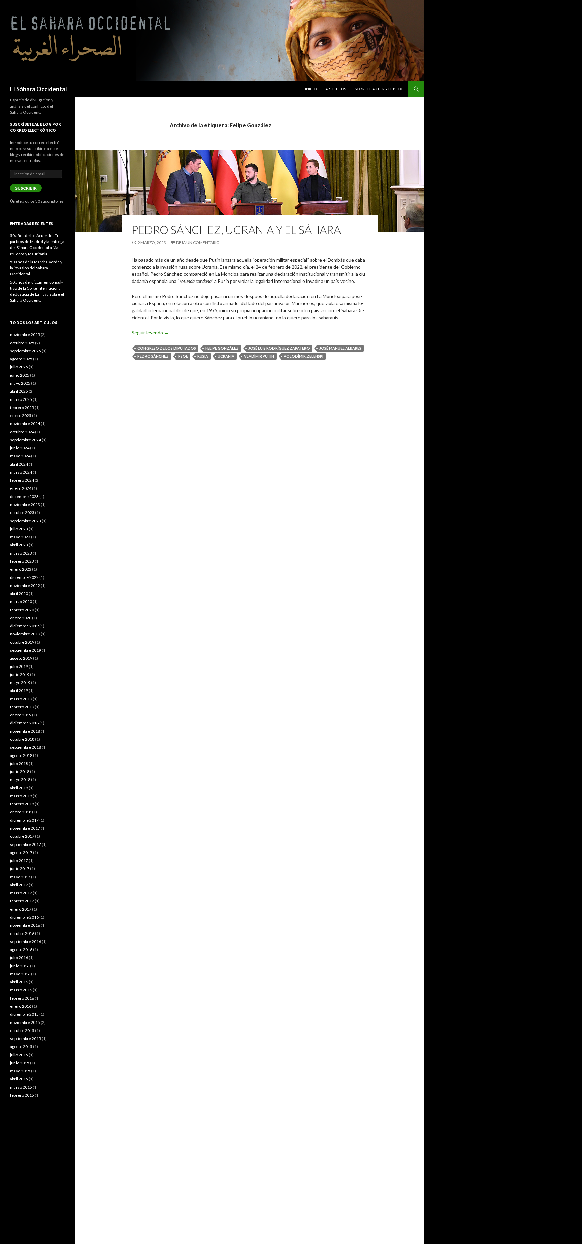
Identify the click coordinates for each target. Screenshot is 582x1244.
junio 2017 (19, 868)
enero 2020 (20, 617)
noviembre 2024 (25, 423)
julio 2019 (19, 666)
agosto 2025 (21, 358)
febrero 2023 (22, 561)
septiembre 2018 (25, 747)
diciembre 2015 (24, 1014)
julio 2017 (19, 860)
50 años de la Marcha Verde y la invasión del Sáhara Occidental (36, 267)
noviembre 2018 (25, 731)
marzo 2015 (21, 1087)
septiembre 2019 (25, 650)
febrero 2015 (22, 1095)
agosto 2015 (21, 1046)
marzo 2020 (21, 601)
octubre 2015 (22, 1030)
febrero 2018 (22, 803)
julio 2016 (19, 957)
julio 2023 (19, 528)
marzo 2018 (21, 795)
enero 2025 (20, 415)
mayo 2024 (20, 455)
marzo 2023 (21, 553)
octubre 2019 (22, 642)
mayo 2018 (20, 779)
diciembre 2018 (24, 722)
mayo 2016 (20, 973)
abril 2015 (19, 1079)
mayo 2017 (20, 876)
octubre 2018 (22, 739)
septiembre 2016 (25, 941)
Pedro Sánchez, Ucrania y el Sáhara (236, 229)
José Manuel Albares (340, 348)
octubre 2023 (22, 512)
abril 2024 (19, 464)
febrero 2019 (22, 706)
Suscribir (26, 188)
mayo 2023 (20, 536)
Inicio (311, 89)
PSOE (183, 356)
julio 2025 (19, 366)
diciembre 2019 (24, 625)
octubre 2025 (22, 342)
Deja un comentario (198, 242)
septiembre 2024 (25, 439)
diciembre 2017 (24, 820)
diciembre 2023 (24, 496)
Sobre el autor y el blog (379, 89)
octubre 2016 (22, 933)
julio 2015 (19, 1054)
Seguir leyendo (150, 332)
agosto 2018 (21, 755)
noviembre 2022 (25, 585)
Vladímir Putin (259, 356)
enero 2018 (20, 811)
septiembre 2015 (25, 1038)
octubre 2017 (22, 836)
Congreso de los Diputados (166, 348)
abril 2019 (19, 690)
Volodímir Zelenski (303, 356)
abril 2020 (19, 593)
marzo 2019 (21, 698)
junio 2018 (19, 771)
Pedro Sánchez (153, 356)
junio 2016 (19, 965)
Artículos (335, 89)
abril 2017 (19, 884)
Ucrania (226, 356)
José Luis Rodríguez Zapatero (279, 348)
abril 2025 (19, 391)
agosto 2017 (21, 852)
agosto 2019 (21, 658)
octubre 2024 (22, 431)
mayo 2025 (20, 383)
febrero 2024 (22, 480)
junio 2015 (19, 1062)
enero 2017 (20, 909)
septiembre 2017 (25, 844)
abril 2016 (19, 981)
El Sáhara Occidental (38, 89)
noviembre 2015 (25, 1022)
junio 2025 (19, 375)
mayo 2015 (20, 1070)
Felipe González (222, 348)
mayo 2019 (20, 682)
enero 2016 (20, 1006)
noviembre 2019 (25, 633)
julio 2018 (19, 763)
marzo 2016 (21, 990)
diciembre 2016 (24, 917)
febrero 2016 (22, 998)
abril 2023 (19, 544)
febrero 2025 (22, 407)
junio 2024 (19, 447)
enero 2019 (20, 714)
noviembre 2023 (25, 504)
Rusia (202, 356)
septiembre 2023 (25, 520)
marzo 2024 (21, 472)
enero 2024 (20, 488)
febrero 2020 (22, 609)
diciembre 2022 (24, 577)
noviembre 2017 (25, 828)
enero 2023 (20, 569)
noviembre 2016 (25, 925)
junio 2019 (19, 674)
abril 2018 (19, 787)
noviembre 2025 (25, 334)
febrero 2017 (22, 901)
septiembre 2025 (25, 350)
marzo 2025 (21, 399)
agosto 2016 (21, 949)
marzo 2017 (21, 892)
